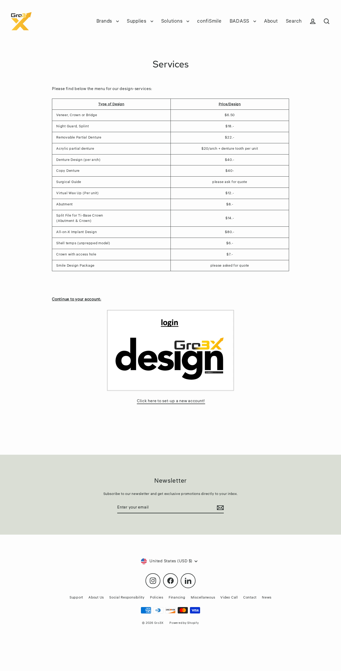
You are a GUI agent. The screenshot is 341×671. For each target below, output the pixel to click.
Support (76, 597)
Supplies (137, 21)
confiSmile (209, 21)
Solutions (172, 21)
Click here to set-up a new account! (171, 401)
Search (294, 21)
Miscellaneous (203, 597)
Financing (177, 597)
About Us (96, 597)
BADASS (240, 21)
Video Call (229, 597)
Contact (250, 597)
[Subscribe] (219, 507)
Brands (104, 21)
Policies (156, 597)
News (266, 597)
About (271, 21)
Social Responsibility (127, 597)
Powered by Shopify (184, 623)
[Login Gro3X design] (170, 350)
